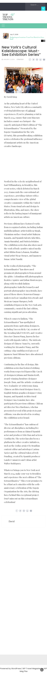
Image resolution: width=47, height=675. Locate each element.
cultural (31, 110)
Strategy (20, 59)
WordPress (16, 668)
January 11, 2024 (9, 59)
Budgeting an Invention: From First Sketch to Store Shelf (27, 38)
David (12, 521)
